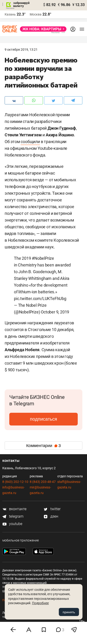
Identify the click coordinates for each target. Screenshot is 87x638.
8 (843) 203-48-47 (43, 482)
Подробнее (40, 603)
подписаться (43, 419)
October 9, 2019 (55, 312)
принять (69, 612)
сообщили (30, 141)
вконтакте (17, 509)
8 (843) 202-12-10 (15, 482)
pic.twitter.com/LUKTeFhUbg (40, 298)
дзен (53, 516)
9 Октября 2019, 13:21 (21, 49)
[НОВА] (42, 29)
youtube (15, 524)
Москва (36, 14)
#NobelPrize (43, 258)
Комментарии (43, 445)
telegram (15, 516)
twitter (55, 509)
